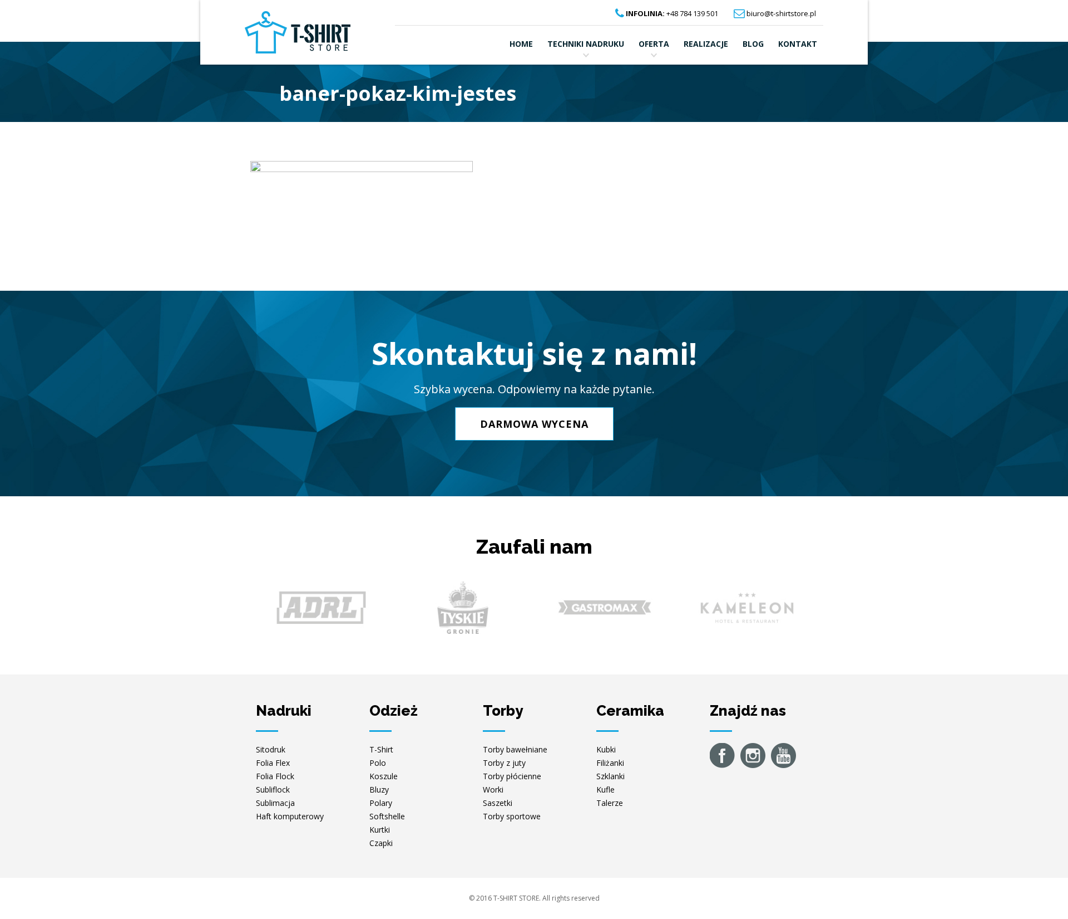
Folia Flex (273, 762)
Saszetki (497, 803)
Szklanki (610, 776)
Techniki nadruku (585, 43)
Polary (380, 803)
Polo (377, 762)
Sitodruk (270, 749)
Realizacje (706, 43)
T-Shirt (381, 749)
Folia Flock (275, 776)
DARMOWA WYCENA (534, 424)
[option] (321, 608)
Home (521, 43)
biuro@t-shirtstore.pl (781, 13)
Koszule (383, 776)
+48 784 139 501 (672, 13)
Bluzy (379, 789)
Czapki (381, 843)
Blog (753, 43)
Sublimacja (275, 803)
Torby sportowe (512, 816)
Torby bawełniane (515, 749)
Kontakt (797, 43)
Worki (493, 789)
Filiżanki (610, 762)
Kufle (605, 789)
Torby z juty (504, 762)
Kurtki (379, 829)
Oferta (654, 43)
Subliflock (273, 789)
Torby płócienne (512, 776)
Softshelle (387, 816)
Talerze (609, 803)
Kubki (606, 749)
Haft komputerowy (290, 816)
